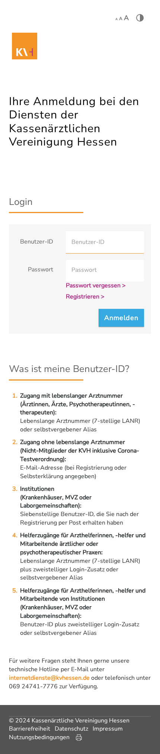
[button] (121, 318)
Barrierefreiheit (29, 729)
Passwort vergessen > (96, 285)
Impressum (108, 729)
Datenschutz (71, 729)
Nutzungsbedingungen (39, 737)
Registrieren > (85, 297)
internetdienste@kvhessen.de (49, 678)
